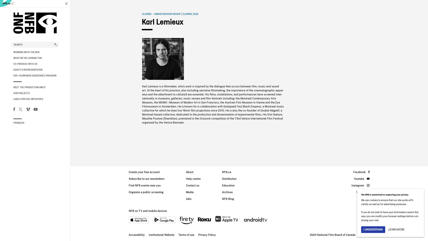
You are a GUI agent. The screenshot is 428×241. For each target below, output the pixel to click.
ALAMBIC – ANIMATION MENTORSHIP (161, 14)
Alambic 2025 (190, 14)
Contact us (192, 185)
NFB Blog (228, 198)
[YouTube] (36, 110)
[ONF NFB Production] (35, 23)
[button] (55, 44)
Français (18, 123)
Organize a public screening (146, 192)
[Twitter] (21, 110)
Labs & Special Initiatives (28, 99)
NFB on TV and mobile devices (148, 211)
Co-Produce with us (25, 64)
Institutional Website (161, 234)
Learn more (396, 229)
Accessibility (137, 234)
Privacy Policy (207, 234)
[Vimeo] (28, 110)
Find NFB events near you (145, 185)
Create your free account (144, 172)
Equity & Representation (27, 70)
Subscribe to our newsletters (147, 178)
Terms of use (186, 234)
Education (228, 185)
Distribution (229, 178)
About (189, 172)
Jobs (188, 198)
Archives (227, 192)
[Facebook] (14, 110)
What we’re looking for (27, 58)
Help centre (193, 178)
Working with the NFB (26, 52)
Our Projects (21, 93)
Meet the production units (29, 87)
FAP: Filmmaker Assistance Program (35, 75)
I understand (373, 229)
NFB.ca (7, 3)
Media (190, 192)
